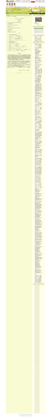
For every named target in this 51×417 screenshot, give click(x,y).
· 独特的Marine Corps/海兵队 (38, 111)
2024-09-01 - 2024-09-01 (37, 302)
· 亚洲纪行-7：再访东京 (37, 194)
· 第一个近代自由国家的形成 (38, 79)
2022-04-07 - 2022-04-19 (37, 324)
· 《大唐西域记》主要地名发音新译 (38, 121)
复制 (36, 13)
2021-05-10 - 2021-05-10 (37, 333)
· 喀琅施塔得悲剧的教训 (37, 191)
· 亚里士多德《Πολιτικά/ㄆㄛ (38, 50)
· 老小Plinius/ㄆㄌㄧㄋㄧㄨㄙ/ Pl (38, 99)
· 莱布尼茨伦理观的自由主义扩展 (38, 133)
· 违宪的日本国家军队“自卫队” (38, 260)
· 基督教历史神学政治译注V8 (38, 58)
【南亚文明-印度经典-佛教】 (38, 115)
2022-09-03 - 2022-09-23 (37, 320)
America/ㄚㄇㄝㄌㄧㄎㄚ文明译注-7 (12, 16)
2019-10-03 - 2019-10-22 (37, 347)
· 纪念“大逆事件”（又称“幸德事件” (38, 195)
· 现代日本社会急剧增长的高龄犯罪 (38, 199)
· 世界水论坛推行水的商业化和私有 (38, 246)
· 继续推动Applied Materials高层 (38, 172)
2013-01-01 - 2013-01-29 (37, 410)
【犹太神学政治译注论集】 (37, 65)
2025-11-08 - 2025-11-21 (37, 291)
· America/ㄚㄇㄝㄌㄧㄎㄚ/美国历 (38, 275)
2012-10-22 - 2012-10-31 (37, 412)
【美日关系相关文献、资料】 (38, 225)
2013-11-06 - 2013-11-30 (37, 402)
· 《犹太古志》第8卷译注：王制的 (38, 73)
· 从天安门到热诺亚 (37, 144)
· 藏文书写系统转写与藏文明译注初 (38, 239)
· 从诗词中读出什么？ (37, 269)
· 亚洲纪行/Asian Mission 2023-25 (38, 233)
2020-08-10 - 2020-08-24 (37, 340)
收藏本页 (39, 13)
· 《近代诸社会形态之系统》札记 (38, 266)
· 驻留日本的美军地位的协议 (38, 227)
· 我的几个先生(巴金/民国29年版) (38, 270)
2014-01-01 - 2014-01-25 (37, 400)
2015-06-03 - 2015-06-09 (37, 387)
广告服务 (37, 0)
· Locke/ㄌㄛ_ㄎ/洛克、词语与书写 (38, 77)
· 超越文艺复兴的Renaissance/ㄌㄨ (38, 92)
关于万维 (43, 0)
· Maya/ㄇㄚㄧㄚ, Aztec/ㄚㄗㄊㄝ (38, 153)
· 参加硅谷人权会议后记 (37, 248)
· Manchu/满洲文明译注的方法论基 (38, 236)
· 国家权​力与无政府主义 (37, 208)
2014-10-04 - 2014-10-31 (37, 393)
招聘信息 (27, 414)
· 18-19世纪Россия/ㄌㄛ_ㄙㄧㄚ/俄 (38, 187)
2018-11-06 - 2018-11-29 (37, 356)
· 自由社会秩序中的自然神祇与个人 (38, 137)
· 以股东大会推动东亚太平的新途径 (38, 258)
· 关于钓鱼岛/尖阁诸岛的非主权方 (38, 224)
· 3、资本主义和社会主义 (37, 244)
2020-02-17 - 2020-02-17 (37, 344)
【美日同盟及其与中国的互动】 (38, 252)
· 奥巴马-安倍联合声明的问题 (38, 255)
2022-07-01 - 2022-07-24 (37, 322)
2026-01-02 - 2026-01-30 (37, 290)
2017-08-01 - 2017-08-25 (37, 368)
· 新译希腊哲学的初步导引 (37, 52)
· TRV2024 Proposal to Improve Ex (38, 182)
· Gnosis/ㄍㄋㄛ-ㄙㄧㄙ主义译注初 (38, 61)
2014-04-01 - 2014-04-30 (37, 398)
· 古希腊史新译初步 (37, 53)
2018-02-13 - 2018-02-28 (37, 363)
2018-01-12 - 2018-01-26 (37, 364)
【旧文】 (36, 274)
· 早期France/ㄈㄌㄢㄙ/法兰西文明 (38, 152)
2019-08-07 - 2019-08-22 (37, 349)
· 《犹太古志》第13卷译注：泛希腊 (38, 69)
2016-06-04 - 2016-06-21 (37, 378)
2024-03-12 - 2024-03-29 (37, 306)
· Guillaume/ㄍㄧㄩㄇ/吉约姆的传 (38, 201)
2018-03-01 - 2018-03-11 (37, 362)
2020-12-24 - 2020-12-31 (37, 337)
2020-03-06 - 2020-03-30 (37, 343)
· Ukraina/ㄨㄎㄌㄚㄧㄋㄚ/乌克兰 (38, 186)
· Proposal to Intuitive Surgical (37, 179)
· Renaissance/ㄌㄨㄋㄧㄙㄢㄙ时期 (38, 96)
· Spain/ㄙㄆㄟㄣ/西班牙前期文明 (38, 212)
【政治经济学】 (36, 273)
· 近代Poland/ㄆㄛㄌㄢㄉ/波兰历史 (38, 141)
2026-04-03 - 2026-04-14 (37, 288)
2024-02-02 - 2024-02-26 (37, 307)
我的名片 (36, 15)
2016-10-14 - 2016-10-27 (37, 375)
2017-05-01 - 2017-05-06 (37, 370)
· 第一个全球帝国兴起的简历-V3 (38, 76)
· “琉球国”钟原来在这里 (37, 229)
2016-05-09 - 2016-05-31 (37, 379)
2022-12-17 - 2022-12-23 (37, 318)
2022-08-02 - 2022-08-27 (37, 321)
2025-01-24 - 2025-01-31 (37, 299)
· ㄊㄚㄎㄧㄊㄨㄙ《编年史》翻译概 (38, 103)
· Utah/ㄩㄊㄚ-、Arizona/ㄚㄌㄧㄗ (38, 110)
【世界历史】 (36, 148)
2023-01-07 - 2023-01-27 (37, 317)
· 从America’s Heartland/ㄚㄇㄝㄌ (38, 113)
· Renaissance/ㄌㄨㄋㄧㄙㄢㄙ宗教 (38, 94)
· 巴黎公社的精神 (36, 156)
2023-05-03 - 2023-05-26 (37, 314)
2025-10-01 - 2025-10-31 (37, 292)
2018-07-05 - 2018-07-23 (37, 359)
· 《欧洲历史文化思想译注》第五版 (38, 149)
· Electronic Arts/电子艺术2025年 (38, 164)
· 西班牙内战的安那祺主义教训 (38, 210)
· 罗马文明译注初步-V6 (37, 98)
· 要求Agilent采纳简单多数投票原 (38, 171)
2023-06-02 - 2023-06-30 (37, 313)
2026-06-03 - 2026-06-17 (37, 286)
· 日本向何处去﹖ (36, 197)
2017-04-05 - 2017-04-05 (37, 371)
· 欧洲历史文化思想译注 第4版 (38, 151)
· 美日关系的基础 (36, 256)
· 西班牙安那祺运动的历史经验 (38, 214)
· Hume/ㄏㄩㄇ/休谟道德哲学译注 (38, 75)
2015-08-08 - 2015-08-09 (37, 385)
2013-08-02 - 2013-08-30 (37, 404)
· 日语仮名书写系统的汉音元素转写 (38, 193)
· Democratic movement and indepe (38, 83)
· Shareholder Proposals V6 (37, 176)
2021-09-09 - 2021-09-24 (37, 330)
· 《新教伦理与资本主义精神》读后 (38, 243)
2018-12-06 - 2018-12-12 (37, 355)
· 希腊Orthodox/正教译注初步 (38, 60)
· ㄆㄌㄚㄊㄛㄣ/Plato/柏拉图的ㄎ (38, 45)
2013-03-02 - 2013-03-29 (37, 408)
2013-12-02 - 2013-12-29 (37, 401)
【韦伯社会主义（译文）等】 (38, 240)
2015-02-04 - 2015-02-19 (37, 390)
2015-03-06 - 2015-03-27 (37, 389)
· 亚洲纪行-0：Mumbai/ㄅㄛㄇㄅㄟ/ (38, 119)
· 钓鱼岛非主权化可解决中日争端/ (38, 221)
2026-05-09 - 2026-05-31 (37, 287)
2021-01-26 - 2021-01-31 (37, 336)
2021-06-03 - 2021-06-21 (37, 332)
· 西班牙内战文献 (36, 213)
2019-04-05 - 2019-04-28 (37, 352)
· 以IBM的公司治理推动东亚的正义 (38, 145)
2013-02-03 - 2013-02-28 (37, 409)
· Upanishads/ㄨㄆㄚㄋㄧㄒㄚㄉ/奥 (38, 118)
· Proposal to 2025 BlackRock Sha (38, 178)
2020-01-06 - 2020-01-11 (37, 345)
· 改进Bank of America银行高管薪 (38, 170)
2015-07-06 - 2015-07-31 (37, 386)
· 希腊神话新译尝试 (37, 54)
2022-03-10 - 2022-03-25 (37, 325)
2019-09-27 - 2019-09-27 (37, 348)
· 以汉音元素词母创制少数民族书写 (38, 237)
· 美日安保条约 (36, 228)
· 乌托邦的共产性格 (37, 262)
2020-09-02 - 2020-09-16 (37, 339)
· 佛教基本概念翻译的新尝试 (38, 123)
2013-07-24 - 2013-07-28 (37, 405)
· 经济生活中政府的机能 (37, 81)
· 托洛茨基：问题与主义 (37, 189)
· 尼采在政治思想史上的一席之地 (38, 134)
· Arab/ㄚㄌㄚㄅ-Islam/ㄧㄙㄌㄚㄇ (38, 128)
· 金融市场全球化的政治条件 (38, 250)
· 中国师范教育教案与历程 (37, 90)
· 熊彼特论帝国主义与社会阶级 (38, 267)
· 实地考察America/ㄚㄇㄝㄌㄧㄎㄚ (38, 109)
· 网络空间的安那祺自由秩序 (38, 202)
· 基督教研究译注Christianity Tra (37, 38)
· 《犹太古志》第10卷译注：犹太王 (38, 71)
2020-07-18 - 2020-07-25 (37, 341)
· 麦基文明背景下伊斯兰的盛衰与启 (38, 155)
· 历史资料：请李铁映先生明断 (38, 220)
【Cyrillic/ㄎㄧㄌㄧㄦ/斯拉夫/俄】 (38, 183)
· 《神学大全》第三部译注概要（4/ (38, 64)
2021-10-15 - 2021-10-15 (37, 329)
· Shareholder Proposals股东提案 (38, 279)
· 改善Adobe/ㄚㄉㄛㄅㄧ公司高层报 (38, 159)
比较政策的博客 (17, 11)
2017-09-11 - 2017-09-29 (37, 367)
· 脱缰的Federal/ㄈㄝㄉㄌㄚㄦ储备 (38, 114)
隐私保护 (31, 414)
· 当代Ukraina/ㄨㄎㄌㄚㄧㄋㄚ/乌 (37, 40)
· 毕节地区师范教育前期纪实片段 (38, 87)
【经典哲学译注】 (36, 43)
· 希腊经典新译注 (36, 49)
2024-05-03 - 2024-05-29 (37, 305)
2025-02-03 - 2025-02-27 (37, 298)
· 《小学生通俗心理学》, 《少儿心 (38, 84)
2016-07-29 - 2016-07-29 (37, 377)
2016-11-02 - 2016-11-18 (37, 374)
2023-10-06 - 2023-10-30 (37, 310)
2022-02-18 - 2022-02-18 (37, 326)
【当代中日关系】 (36, 218)
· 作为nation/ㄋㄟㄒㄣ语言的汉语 (38, 235)
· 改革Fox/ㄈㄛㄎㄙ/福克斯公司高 (38, 277)
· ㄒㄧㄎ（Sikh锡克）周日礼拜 (38, 122)
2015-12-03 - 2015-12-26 (37, 383)
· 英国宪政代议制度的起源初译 (38, 80)
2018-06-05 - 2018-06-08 (37, 360)
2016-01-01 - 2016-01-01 (37, 382)
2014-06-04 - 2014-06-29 (37, 396)
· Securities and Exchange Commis (38, 161)
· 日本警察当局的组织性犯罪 (38, 198)
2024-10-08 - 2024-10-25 (37, 301)
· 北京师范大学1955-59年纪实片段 (38, 88)
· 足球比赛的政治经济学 (37, 251)
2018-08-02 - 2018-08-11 (37, 358)
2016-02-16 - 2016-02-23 (37, 381)
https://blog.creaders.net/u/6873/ (33, 13)
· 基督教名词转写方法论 (37, 62)
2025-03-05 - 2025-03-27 (37, 297)
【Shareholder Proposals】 (37, 174)
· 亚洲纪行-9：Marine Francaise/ (38, 140)
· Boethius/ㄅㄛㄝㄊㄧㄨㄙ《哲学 (38, 100)
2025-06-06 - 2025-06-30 (37, 295)
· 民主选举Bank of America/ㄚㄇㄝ (38, 163)
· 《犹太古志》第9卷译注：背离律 (38, 72)
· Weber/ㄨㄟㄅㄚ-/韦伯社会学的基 (38, 132)
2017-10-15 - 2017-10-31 (37, 366)
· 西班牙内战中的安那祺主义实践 (38, 217)
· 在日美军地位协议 (37, 259)
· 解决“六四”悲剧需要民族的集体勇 (38, 142)
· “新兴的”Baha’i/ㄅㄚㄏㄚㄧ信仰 (38, 126)
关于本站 (20, 414)
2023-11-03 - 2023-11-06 (37, 309)
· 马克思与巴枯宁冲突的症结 (38, 206)
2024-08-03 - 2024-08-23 (37, 303)
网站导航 (29, 414)
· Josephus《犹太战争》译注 (37, 102)
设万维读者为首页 (18, 0)
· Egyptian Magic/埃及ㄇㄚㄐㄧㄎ (38, 129)
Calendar (36, 26)
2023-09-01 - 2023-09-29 (37, 311)
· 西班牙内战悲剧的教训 (37, 216)
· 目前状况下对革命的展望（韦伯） (38, 241)
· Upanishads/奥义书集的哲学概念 (38, 117)
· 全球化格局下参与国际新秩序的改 (38, 254)
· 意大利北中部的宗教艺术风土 (38, 95)
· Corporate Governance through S (38, 175)
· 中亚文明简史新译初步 (37, 130)
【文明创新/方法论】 (37, 231)
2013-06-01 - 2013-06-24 (37, 406)
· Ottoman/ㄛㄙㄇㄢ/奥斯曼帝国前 (38, 125)
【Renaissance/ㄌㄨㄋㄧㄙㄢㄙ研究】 (38, 91)
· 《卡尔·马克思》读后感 (37, 136)
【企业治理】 (36, 157)
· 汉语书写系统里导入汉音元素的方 (38, 232)
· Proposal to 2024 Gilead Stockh (38, 180)
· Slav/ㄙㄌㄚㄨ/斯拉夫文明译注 (37, 39)
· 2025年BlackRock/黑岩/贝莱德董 (38, 168)
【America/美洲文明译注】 (37, 106)
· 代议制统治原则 (36, 138)
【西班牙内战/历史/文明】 (37, 209)
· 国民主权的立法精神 (37, 263)
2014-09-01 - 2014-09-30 (37, 394)
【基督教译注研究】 (37, 56)
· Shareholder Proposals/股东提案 (38, 160)
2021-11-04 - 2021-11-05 (37, 328)
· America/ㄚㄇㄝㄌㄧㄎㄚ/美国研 (37, 36)
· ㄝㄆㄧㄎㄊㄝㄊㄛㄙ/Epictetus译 (38, 46)
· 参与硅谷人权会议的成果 (37, 247)
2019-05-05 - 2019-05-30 (37, 351)
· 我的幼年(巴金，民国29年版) (38, 271)
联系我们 (40, 0)
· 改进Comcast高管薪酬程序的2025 (38, 167)
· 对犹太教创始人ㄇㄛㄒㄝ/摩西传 (38, 68)
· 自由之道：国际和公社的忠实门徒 (38, 205)
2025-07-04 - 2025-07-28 (37, 294)
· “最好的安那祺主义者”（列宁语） (38, 190)
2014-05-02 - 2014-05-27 (37, 397)
